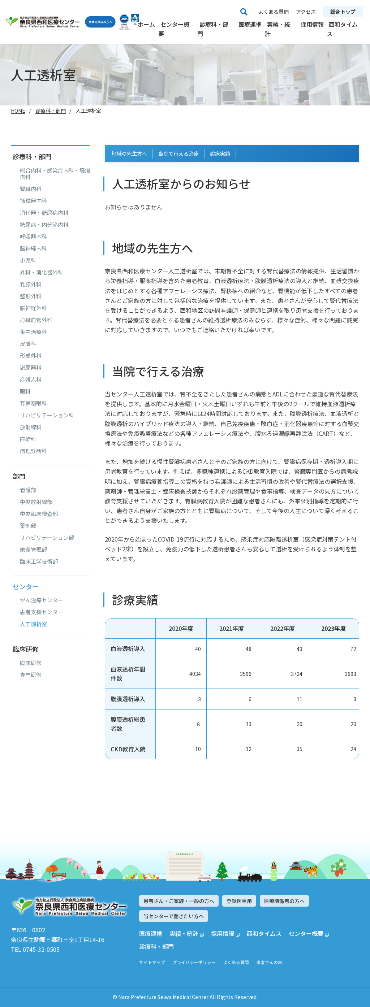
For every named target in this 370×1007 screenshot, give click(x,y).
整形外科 (31, 296)
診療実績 (220, 153)
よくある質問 (273, 11)
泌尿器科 (31, 367)
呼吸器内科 (33, 236)
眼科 (25, 391)
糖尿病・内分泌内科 (44, 224)
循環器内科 (33, 201)
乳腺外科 (31, 284)
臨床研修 (31, 663)
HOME (18, 110)
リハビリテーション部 (47, 537)
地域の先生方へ (129, 153)
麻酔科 (28, 439)
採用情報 (312, 24)
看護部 (28, 490)
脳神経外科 (33, 308)
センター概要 (173, 29)
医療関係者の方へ (284, 900)
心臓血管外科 (36, 320)
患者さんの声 (269, 962)
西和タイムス (342, 29)
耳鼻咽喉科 (33, 403)
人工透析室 (33, 624)
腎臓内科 (31, 189)
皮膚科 (28, 343)
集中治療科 (33, 332)
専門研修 (31, 675)
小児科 (28, 260)
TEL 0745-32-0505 (35, 949)
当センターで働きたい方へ (173, 916)
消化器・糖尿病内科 (44, 212)
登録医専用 (239, 900)
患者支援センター (41, 612)
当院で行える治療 (178, 153)
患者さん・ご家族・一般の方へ (178, 900)
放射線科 (31, 427)
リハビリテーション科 (47, 415)
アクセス (306, 11)
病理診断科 (33, 451)
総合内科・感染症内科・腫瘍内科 (55, 173)
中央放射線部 (36, 502)
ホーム (146, 24)
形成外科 (31, 355)
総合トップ (343, 11)
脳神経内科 (33, 248)
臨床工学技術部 (39, 561)
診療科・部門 (212, 29)
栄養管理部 (33, 549)
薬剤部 (28, 525)
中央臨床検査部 (39, 514)
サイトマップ (152, 962)
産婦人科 (31, 379)
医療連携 (250, 24)
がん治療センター (41, 600)
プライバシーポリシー (194, 962)
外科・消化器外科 (41, 272)
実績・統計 (277, 29)
